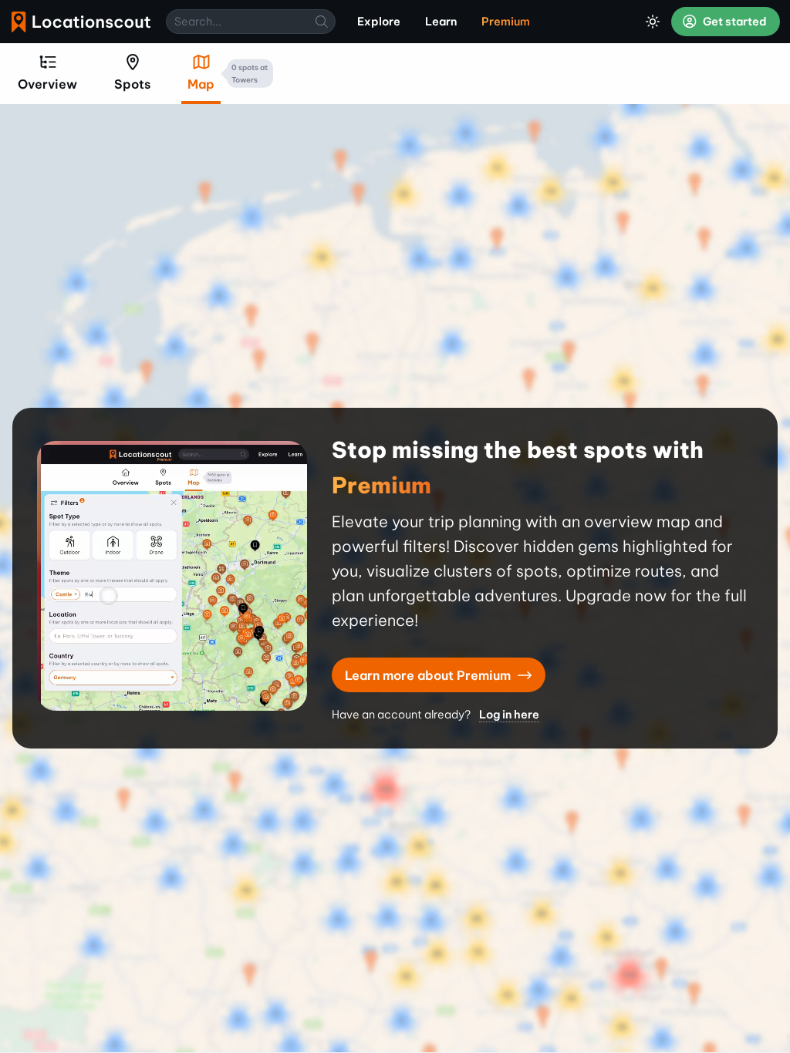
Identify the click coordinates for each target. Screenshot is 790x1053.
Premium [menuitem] (505, 22)
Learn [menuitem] (441, 22)
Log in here (509, 715)
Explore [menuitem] (378, 22)
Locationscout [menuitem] (81, 22)
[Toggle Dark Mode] (652, 21)
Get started (734, 22)
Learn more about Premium (429, 675)
